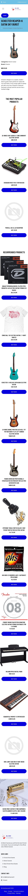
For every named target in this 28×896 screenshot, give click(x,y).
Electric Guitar (12, 62)
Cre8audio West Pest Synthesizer (14, 183)
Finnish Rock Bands (9, 857)
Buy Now (14, 73)
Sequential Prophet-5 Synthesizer (14, 717)
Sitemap (18, 893)
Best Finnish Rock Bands (11, 864)
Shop (4, 15)
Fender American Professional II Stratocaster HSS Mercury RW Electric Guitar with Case (14, 481)
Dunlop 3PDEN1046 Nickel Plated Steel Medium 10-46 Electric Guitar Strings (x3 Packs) (14, 288)
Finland (4, 2)
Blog (5, 867)
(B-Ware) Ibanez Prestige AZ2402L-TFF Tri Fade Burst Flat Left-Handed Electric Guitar (14, 432)
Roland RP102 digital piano (14, 671)
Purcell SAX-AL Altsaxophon (14, 228)
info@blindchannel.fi (22, 2)
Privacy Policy (11, 893)
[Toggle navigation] (3, 8)
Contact (10, 891)
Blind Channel (8, 861)
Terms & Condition (18, 891)
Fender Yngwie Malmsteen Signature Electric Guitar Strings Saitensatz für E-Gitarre (14, 624)
